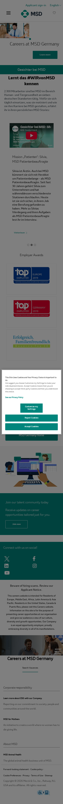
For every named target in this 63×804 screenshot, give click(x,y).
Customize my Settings (31, 408)
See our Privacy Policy (14, 397)
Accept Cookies (32, 427)
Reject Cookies (31, 418)
